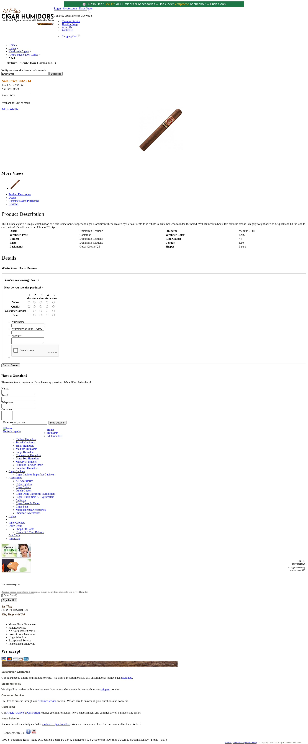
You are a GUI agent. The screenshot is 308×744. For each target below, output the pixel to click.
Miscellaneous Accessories (31, 509)
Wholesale (14, 538)
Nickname (17, 321)
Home (12, 44)
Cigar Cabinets (17, 471)
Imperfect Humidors (27, 468)
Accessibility (238, 742)
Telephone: (7, 402)
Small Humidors (25, 445)
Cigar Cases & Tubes (28, 503)
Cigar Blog (33, 712)
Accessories (15, 477)
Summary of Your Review (26, 328)
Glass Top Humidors (27, 458)
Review (16, 335)
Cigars (12, 48)
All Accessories (24, 480)
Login (57, 8)
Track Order (86, 8)
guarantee (126, 677)
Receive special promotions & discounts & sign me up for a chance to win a (44, 591)
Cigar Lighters (24, 484)
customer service (47, 701)
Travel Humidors (25, 442)
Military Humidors (26, 461)
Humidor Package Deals (29, 464)
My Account (70, 8)
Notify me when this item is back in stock (23, 70)
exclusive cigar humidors (56, 724)
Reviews (13, 203)
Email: (5, 395)
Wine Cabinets (17, 522)
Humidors (52, 432)
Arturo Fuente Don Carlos (23, 54)
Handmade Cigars (19, 51)
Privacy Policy (251, 742)
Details (12, 197)
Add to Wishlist (10, 109)
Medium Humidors (26, 448)
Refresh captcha (12, 431)
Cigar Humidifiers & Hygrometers (35, 496)
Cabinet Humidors (26, 439)
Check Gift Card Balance (30, 532)
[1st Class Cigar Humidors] (27, 24)
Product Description (20, 194)
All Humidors (54, 436)
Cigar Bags (22, 506)
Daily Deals (15, 525)
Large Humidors (25, 452)
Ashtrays (21, 500)
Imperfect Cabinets (43, 474)
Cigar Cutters (23, 487)
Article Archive (15, 712)
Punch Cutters (24, 490)
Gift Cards (14, 535)
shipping (105, 689)
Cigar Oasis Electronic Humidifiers (35, 493)
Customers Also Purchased (24, 200)
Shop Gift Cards (25, 528)
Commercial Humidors (28, 455)
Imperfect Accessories (28, 512)
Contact (228, 742)
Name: (5, 388)
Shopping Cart (69, 36)
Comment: (7, 409)
